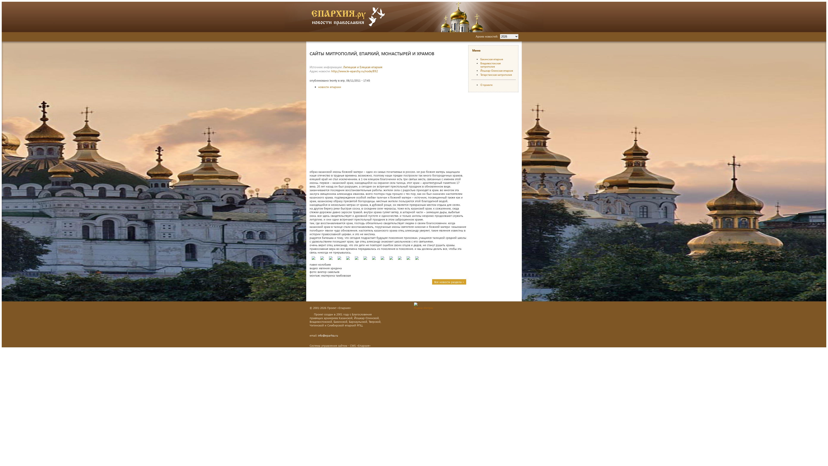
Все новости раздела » (449, 282)
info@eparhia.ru (328, 335)
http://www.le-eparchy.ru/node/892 (354, 71)
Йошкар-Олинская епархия (496, 70)
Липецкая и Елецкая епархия (362, 67)
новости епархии (329, 87)
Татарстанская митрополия (496, 74)
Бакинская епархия (491, 59)
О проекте (486, 85)
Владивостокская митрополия (490, 65)
